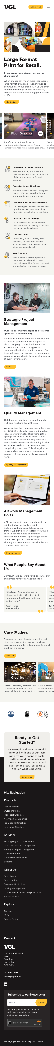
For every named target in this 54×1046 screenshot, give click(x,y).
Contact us (11, 102)
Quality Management (16, 465)
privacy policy (21, 1015)
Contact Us (36, 7)
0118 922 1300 (11, 973)
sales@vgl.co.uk (12, 977)
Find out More (13, 553)
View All (10, 656)
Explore (10, 367)
